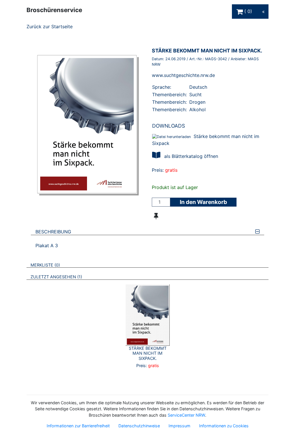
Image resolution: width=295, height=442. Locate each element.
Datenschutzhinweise (139, 425)
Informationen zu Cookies (224, 425)
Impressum (179, 425)
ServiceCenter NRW (186, 415)
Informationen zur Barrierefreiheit (78, 425)
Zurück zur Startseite (50, 26)
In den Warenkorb (203, 202)
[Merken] (156, 216)
